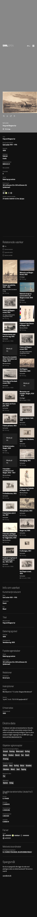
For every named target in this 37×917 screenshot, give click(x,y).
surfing (27, 751)
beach (27, 755)
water (5, 755)
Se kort (22, 199)
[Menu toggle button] (33, 46)
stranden (28, 765)
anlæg (11, 783)
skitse (22, 765)
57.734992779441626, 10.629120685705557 (17, 852)
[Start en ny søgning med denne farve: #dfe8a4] (6, 193)
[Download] (7, 116)
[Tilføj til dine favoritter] (14, 116)
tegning (23, 769)
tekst (10, 765)
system (5, 783)
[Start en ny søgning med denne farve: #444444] (9, 193)
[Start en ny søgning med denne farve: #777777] (11, 193)
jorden (5, 765)
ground (5, 751)
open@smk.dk (7, 876)
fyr (4, 776)
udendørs (6, 769)
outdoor (11, 755)
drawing (5, 759)
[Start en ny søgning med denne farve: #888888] (4, 193)
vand (18, 769)
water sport (19, 751)
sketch (17, 755)
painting (11, 751)
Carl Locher (6, 145)
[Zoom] (4, 116)
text (22, 755)
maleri (13, 769)
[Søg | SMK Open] (8, 46)
